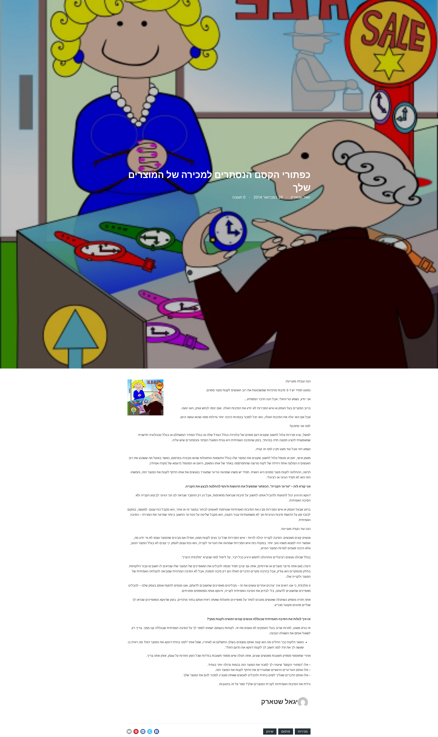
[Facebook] (156, 731)
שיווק (269, 731)
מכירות (302, 731)
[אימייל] (129, 731)
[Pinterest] (136, 731)
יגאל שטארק (279, 702)
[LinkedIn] (142, 731)
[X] (149, 731)
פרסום (285, 731)
